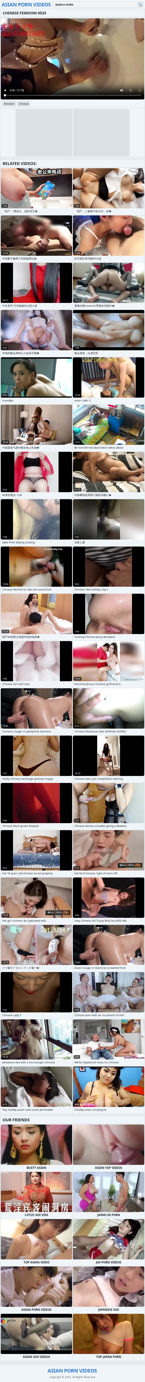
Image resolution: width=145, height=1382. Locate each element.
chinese (24, 104)
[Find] (140, 4)
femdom (9, 104)
